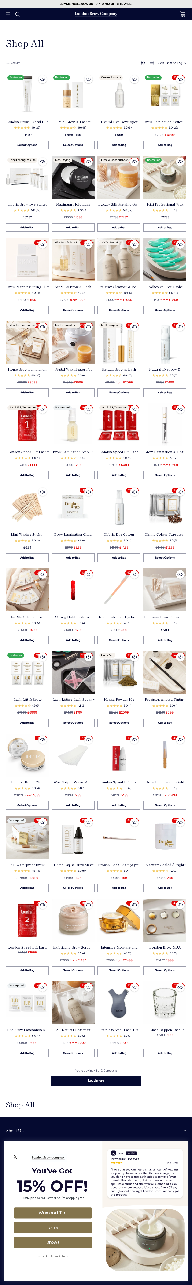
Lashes (53, 1227)
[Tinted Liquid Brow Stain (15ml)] (73, 837)
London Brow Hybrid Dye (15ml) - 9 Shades (27, 124)
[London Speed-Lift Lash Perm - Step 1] (27, 424)
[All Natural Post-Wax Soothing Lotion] (73, 1002)
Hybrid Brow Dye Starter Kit (27, 206)
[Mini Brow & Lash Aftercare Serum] (73, 94)
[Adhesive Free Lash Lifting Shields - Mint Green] (164, 259)
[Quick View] (42, 79)
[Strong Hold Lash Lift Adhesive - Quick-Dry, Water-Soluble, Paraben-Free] (73, 589)
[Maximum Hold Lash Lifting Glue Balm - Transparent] (73, 177)
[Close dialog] (183, 1145)
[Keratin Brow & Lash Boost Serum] (118, 342)
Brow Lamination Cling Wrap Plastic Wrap (73, 536)
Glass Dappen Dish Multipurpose (165, 1032)
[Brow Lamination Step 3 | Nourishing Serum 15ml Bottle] (73, 424)
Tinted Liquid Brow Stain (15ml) (73, 867)
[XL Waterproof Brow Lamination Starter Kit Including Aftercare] (27, 837)
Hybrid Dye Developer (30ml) (119, 124)
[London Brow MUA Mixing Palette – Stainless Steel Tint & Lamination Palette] (164, 920)
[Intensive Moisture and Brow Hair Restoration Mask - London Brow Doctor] (118, 920)
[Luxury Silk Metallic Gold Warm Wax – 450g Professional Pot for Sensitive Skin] (118, 177)
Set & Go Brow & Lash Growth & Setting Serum (73, 289)
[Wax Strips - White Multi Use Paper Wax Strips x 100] (73, 755)
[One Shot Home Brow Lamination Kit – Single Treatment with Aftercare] (27, 589)
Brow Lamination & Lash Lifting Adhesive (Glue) (164, 454)
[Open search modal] (17, 14)
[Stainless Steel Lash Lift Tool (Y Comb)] (118, 1002)
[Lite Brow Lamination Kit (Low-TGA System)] (27, 1002)
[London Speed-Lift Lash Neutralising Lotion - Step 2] (27, 920)
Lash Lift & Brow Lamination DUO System (27, 702)
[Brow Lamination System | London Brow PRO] (164, 94)
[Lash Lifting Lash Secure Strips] (73, 672)
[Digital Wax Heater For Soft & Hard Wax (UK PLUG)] (73, 342)
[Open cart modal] (182, 14)
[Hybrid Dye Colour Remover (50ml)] (118, 507)
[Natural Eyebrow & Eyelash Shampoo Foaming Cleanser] (164, 342)
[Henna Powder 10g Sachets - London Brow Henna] (118, 672)
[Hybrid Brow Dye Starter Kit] (27, 177)
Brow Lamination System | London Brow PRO (165, 124)
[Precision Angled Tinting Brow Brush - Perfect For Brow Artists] (164, 672)
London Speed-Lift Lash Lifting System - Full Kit (119, 454)
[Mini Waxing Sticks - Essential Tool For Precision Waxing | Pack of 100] (27, 507)
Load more (96, 1080)
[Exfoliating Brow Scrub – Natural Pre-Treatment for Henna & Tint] (73, 920)
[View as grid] (143, 63)
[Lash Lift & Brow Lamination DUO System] (27, 672)
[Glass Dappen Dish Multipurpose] (164, 1002)
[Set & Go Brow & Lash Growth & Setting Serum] (73, 259)
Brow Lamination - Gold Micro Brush (165, 784)
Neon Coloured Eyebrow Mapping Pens (119, 619)
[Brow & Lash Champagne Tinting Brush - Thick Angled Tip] (118, 837)
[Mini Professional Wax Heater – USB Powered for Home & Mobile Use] (164, 177)
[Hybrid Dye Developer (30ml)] (118, 94)
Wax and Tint (53, 1213)
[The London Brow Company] (96, 14)
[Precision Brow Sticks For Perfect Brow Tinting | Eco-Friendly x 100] (164, 589)
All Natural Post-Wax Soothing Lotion (73, 1032)
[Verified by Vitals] (34, 1273)
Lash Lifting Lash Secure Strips (73, 702)
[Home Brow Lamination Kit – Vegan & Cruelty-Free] (27, 342)
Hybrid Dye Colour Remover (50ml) (118, 536)
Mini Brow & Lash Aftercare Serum (73, 124)
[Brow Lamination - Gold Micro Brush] (164, 755)
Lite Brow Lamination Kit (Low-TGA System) (27, 1032)
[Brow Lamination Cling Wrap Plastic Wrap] (73, 507)
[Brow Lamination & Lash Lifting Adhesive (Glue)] (164, 424)
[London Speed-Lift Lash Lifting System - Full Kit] (118, 424)
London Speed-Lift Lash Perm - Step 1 (27, 454)
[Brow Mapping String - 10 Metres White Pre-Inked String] (27, 259)
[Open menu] (8, 14)
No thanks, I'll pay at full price (52, 1256)
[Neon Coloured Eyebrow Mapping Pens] (118, 589)
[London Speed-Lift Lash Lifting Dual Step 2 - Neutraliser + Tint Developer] (118, 755)
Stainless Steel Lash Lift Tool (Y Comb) (119, 1032)
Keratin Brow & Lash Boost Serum (119, 371)
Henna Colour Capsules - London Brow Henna (164, 536)
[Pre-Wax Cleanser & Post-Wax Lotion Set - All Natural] (118, 259)
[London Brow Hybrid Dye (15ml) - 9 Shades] (27, 94)
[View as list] (152, 63)
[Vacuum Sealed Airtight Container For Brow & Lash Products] (164, 837)
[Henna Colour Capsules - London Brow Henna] (164, 507)
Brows (52, 1242)
